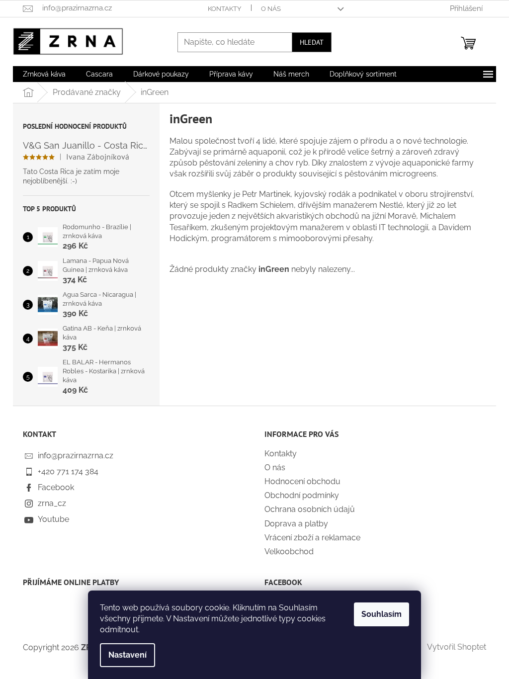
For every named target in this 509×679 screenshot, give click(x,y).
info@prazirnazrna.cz (75, 455)
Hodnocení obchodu (302, 481)
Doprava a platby (296, 523)
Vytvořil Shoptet (456, 647)
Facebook (56, 487)
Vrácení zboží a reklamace (312, 537)
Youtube (53, 519)
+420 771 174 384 (68, 471)
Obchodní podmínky (301, 495)
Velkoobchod (289, 551)
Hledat (312, 42)
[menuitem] (44, 74)
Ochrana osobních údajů (309, 509)
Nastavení (127, 655)
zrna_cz (52, 503)
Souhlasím (381, 614)
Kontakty (224, 8)
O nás (271, 8)
